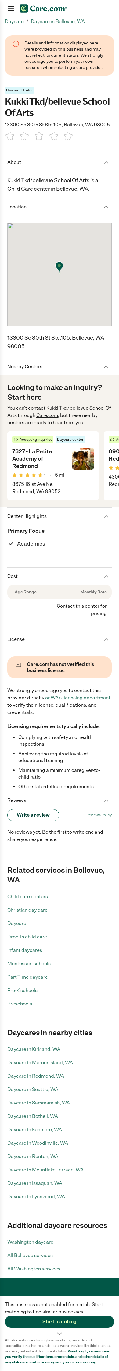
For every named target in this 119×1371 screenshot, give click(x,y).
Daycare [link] (14, 21)
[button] (59, 1316)
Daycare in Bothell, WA (32, 1116)
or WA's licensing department (77, 698)
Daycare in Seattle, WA (32, 1089)
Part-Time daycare (27, 977)
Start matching (59, 1321)
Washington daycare (30, 1242)
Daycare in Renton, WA (32, 1156)
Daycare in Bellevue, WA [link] (58, 21)
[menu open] (11, 8)
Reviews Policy (99, 815)
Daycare (16, 923)
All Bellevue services (30, 1255)
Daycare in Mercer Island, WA (40, 1062)
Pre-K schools (22, 990)
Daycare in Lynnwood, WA (36, 1197)
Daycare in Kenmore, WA (34, 1129)
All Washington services (33, 1269)
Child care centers (27, 896)
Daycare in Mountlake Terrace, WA (45, 1170)
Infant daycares (24, 950)
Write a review (33, 815)
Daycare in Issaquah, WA (34, 1183)
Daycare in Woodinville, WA (37, 1143)
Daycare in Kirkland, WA (33, 1049)
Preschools (19, 1004)
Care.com (47, 415)
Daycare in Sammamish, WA (38, 1103)
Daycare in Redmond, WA (35, 1076)
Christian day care (27, 910)
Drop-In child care (27, 937)
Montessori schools (29, 963)
